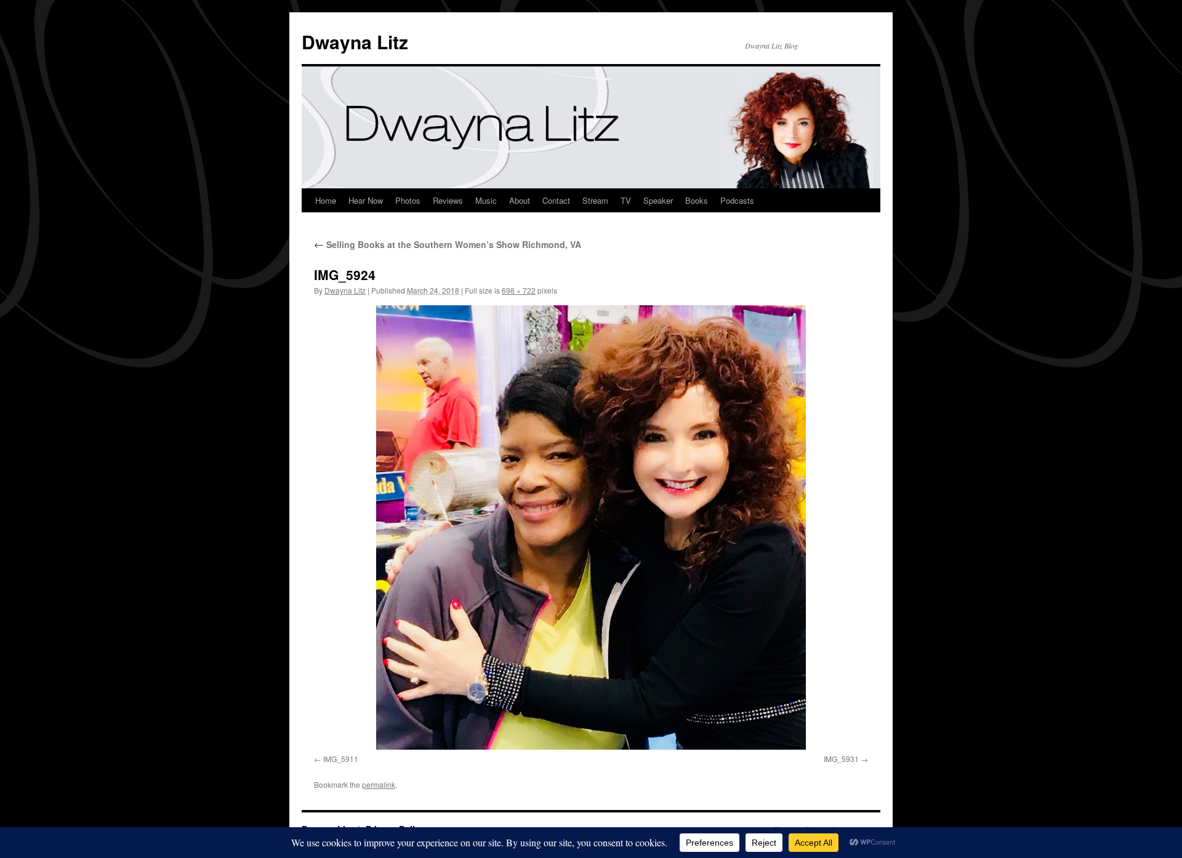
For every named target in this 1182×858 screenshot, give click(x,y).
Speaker (658, 200)
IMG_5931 (841, 758)
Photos (407, 200)
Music (486, 200)
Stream (595, 200)
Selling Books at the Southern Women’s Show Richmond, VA (447, 244)
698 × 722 (519, 290)
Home (325, 200)
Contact (556, 200)
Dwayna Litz (355, 41)
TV (626, 200)
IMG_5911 (340, 758)
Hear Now (365, 200)
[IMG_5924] (591, 527)
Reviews (448, 200)
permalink (378, 784)
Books (696, 200)
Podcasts (737, 200)
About (519, 200)
